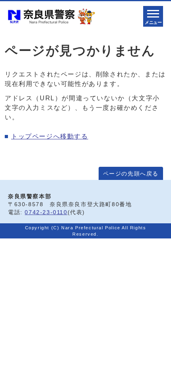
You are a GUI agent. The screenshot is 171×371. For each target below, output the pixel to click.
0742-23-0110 (46, 212)
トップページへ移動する (49, 136)
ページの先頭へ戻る (131, 174)
